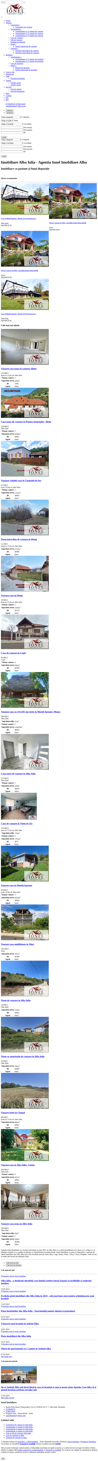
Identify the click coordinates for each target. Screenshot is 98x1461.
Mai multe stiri (6, 1357)
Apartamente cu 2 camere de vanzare (29, 31)
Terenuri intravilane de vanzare (27, 51)
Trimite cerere (16, 83)
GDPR (58, 1444)
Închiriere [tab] (10, 113)
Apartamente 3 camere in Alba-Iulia (19, 1429)
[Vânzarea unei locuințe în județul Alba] (13, 1319)
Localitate (27, 124)
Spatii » (13, 44)
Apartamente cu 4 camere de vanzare (29, 36)
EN (7, 98)
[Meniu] (2, 17)
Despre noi (10, 74)
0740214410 (20, 104)
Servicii (8, 87)
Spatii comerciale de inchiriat (26, 70)
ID (25, 133)
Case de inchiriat (17, 63)
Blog (7, 93)
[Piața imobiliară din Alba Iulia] (13, 1331)
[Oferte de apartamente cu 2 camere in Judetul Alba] (13, 1344)
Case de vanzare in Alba (15, 1435)
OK (3, 1459)
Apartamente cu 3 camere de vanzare (29, 33)
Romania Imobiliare (88, 1442)
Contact (9, 96)
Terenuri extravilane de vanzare (27, 53)
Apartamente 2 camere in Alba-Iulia (19, 1427)
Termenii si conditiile (53, 1450)
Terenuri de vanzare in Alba (16, 1438)
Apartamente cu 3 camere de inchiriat (29, 61)
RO (7, 100)
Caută (4, 137)
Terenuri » (14, 48)
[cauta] (24, 2)
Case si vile (10, 72)
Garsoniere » (15, 25)
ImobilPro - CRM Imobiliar (27, 1442)
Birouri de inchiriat (22, 68)
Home (8, 21)
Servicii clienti (16, 89)
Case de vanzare (17, 38)
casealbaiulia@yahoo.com (15, 106)
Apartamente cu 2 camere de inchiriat (29, 59)
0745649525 (11, 104)
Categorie (25, 117)
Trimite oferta (16, 85)
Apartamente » (16, 29)
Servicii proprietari (17, 91)
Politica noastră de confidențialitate (30, 1450)
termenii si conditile (27, 1444)
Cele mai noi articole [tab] (14, 1265)
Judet (16, 120)
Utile (7, 76)
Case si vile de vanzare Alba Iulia (18, 1433)
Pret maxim (28, 130)
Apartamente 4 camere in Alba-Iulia (19, 1431)
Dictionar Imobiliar (18, 78)
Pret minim (28, 128)
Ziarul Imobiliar (73, 1442)
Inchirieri (9, 55)
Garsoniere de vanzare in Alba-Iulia (19, 1425)
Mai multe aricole (7, 1398)
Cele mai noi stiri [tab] (12, 1263)
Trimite (8, 81)
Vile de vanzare (16, 40)
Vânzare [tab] (9, 110)
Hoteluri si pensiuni (18, 42)
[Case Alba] (15, 14)
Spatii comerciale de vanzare (26, 46)
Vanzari (8, 23)
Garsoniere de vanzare (23, 27)
